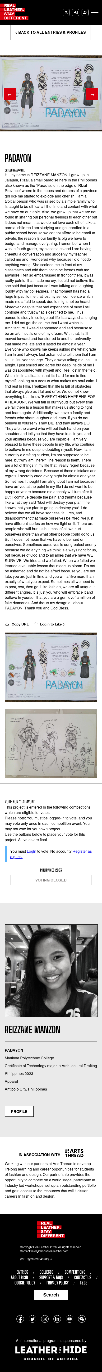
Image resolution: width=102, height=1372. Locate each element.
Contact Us (82, 1277)
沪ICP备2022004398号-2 (36, 1259)
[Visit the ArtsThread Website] (72, 1153)
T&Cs (84, 1282)
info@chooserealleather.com (49, 1251)
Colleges (46, 1272)
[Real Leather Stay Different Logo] (14, 12)
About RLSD (19, 1277)
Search (51, 1294)
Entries (22, 1272)
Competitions (75, 1272)
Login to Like (52, 624)
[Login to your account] (75, 12)
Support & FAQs (51, 1277)
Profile (19, 1111)
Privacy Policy (57, 1282)
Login (31, 851)
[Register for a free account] (85, 12)
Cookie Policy (24, 1282)
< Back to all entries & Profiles (50, 32)
